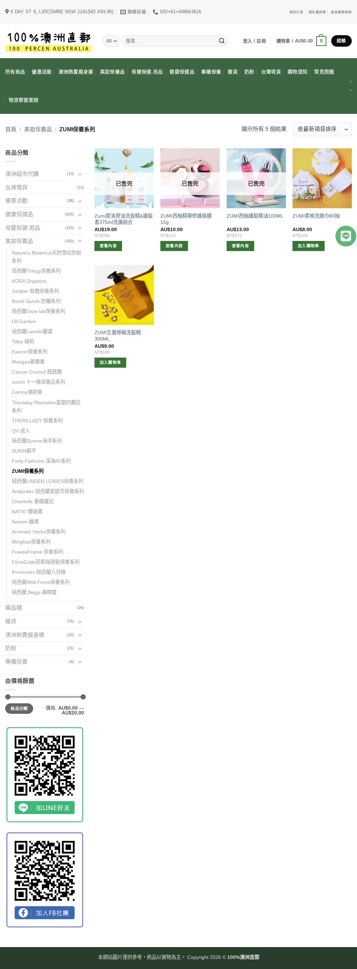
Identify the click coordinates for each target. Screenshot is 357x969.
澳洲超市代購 (22, 174)
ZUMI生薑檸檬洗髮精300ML (117, 336)
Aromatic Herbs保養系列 (39, 531)
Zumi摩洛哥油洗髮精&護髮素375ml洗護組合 (123, 219)
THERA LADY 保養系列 (37, 420)
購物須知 (297, 72)
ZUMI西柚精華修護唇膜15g (186, 219)
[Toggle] (80, 174)
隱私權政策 (317, 12)
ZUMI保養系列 (28, 471)
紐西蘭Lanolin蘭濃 (32, 331)
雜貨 (233, 72)
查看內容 (108, 246)
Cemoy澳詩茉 (27, 392)
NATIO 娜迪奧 (27, 511)
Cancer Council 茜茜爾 (37, 372)
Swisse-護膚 (25, 521)
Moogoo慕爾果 (28, 362)
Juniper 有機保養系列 (35, 291)
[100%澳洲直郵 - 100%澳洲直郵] (48, 41)
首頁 (10, 129)
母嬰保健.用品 (147, 72)
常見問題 (324, 72)
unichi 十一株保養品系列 (38, 382)
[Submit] (222, 41)
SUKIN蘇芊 (24, 451)
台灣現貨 (271, 72)
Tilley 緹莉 (23, 341)
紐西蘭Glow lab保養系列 (38, 311)
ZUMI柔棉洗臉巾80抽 (316, 216)
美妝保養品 (112, 72)
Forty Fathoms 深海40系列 (41, 461)
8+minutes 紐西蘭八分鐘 (39, 572)
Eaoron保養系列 (29, 351)
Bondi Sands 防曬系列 (36, 301)
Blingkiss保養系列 (31, 542)
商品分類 (19, 708)
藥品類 (13, 608)
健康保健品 (181, 72)
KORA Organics (29, 281)
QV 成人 (21, 430)
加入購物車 (308, 246)
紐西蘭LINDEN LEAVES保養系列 (47, 481)
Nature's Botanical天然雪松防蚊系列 (46, 257)
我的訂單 (296, 12)
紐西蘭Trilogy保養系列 (36, 271)
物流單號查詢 (24, 100)
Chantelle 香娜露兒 (33, 501)
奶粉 (249, 72)
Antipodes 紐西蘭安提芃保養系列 (48, 491)
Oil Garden (24, 321)
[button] (301, 41)
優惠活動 (42, 72)
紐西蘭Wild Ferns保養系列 (41, 582)
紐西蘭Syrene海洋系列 (37, 441)
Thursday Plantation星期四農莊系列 (46, 406)
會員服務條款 (341, 12)
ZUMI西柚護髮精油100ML (255, 216)
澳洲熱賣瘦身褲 (76, 72)
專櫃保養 (211, 72)
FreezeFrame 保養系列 (37, 552)
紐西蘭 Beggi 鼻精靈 (34, 592)
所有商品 (15, 72)
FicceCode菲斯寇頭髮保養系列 (45, 562)
